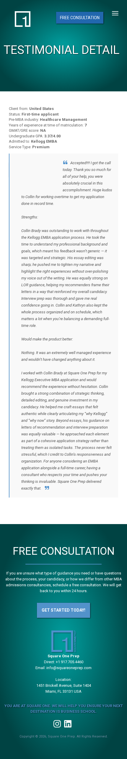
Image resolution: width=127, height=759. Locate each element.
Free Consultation (80, 17)
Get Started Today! (63, 610)
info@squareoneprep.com (69, 668)
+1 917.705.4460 (69, 662)
